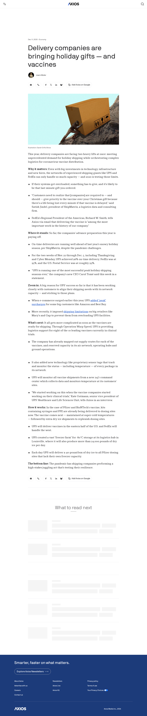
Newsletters (57, 681)
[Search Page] (142, 4)
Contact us (18, 695)
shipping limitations (75, 311)
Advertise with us (20, 686)
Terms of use (92, 686)
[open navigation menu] (4, 4)
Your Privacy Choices (95, 690)
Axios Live (56, 686)
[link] (31, 85)
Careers (17, 690)
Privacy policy (92, 681)
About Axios (18, 681)
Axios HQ (56, 690)
